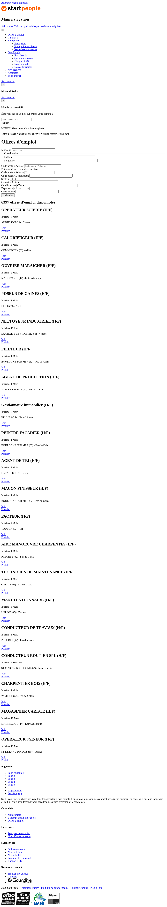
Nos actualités (15, 855)
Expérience (7, 188)
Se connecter (14, 75)
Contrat (5, 182)
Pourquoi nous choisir (25, 46)
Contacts (12, 876)
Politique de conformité (20, 858)
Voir (3, 228)
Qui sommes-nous (23, 58)
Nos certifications (23, 67)
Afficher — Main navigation (16, 26)
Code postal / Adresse (12, 166)
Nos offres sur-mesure (25, 49)
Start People (14, 52)
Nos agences (14, 69)
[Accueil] (20, 12)
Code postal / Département (15, 175)
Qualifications (8, 185)
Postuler (5, 230)
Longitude (9, 160)
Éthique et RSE (22, 61)
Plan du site (96, 887)
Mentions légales (30, 887)
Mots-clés (6, 150)
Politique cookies (79, 887)
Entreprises (13, 40)
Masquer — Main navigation (46, 26)
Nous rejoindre (22, 64)
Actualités (13, 72)
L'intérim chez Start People (22, 817)
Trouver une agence (18, 873)
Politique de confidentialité (54, 887)
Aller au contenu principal (14, 2)
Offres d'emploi (16, 34)
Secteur (5, 179)
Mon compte (14, 814)
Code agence (8, 191)
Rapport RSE (15, 861)
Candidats (13, 37)
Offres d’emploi (16, 820)
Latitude (8, 157)
